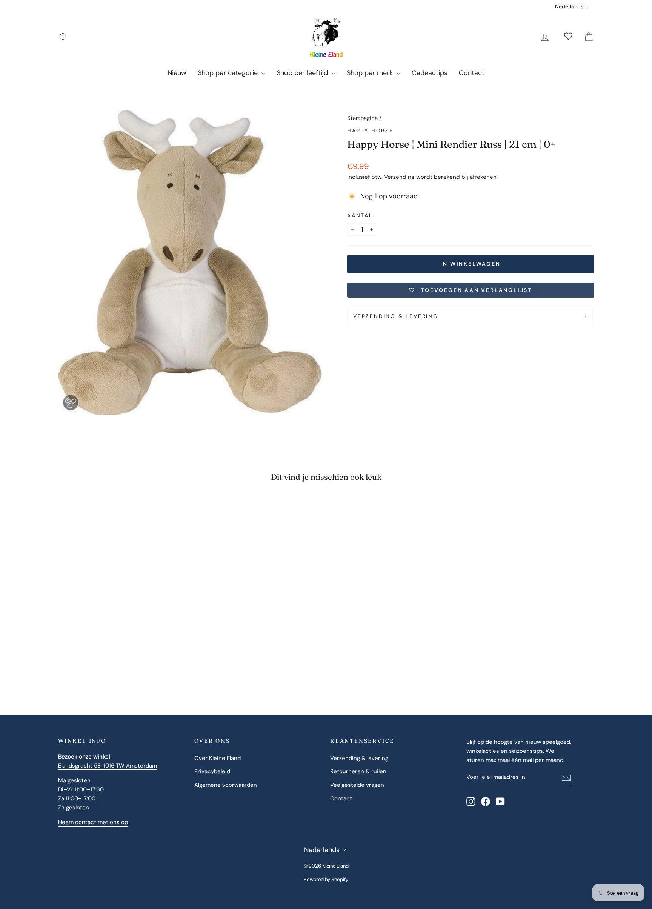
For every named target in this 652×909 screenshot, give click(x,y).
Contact (471, 72)
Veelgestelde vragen (357, 785)
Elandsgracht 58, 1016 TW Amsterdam (107, 765)
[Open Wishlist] (568, 37)
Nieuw (177, 72)
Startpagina (362, 118)
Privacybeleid (212, 771)
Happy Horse (370, 130)
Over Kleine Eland (217, 758)
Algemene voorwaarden (225, 785)
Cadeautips (429, 72)
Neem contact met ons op (93, 822)
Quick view (122, 620)
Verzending (399, 177)
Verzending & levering (395, 316)
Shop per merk (371, 72)
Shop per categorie (229, 72)
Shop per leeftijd (303, 72)
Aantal (360, 215)
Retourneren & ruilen (358, 771)
